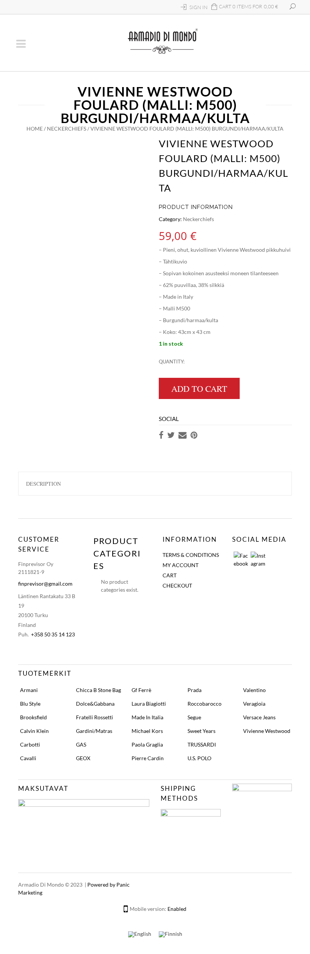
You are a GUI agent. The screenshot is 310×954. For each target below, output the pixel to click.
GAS (81, 744)
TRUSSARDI (202, 744)
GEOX (83, 758)
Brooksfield (33, 717)
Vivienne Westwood (266, 731)
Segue (194, 717)
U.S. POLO (199, 758)
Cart (170, 575)
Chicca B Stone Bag (98, 690)
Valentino (254, 690)
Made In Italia (147, 717)
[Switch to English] (139, 934)
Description (43, 483)
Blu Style (30, 703)
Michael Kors (147, 731)
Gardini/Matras (94, 731)
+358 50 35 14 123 (53, 634)
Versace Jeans (259, 717)
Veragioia (254, 703)
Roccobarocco (205, 703)
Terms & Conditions (191, 555)
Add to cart (199, 388)
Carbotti (30, 744)
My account (180, 565)
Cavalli (28, 758)
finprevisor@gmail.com (45, 583)
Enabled (176, 909)
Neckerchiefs (66, 128)
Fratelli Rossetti (94, 717)
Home (34, 128)
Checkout (177, 585)
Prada (195, 690)
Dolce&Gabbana (95, 703)
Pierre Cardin (148, 758)
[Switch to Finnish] (170, 934)
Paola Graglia (147, 744)
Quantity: (171, 362)
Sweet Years (201, 731)
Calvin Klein (34, 731)
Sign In (198, 7)
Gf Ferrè (141, 690)
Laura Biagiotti (149, 703)
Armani (29, 690)
